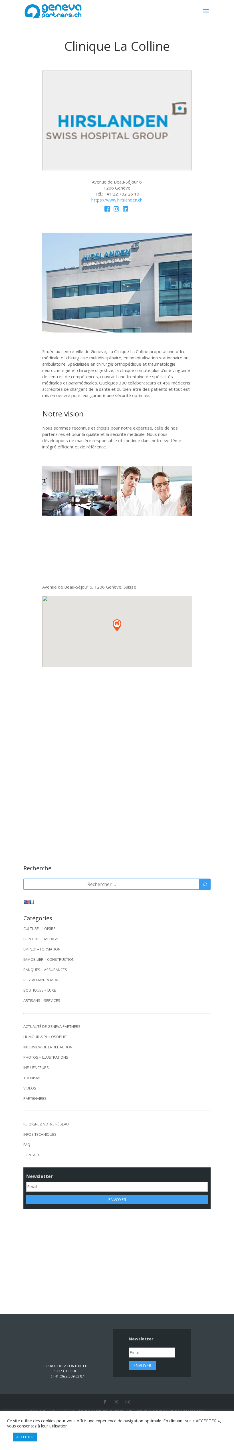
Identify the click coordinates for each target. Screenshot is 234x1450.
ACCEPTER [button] (25, 1436)
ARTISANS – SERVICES (41, 1000)
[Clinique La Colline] (117, 167)
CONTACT (31, 1155)
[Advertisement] (117, 1258)
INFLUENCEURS (36, 1067)
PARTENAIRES (35, 1098)
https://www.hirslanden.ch (116, 200)
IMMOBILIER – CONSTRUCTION (48, 959)
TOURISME (32, 1078)
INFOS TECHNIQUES (40, 1134)
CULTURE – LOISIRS (39, 928)
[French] (31, 902)
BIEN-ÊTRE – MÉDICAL (41, 939)
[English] (26, 902)
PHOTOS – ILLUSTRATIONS (45, 1057)
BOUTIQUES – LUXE (39, 990)
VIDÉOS (29, 1088)
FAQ (26, 1144)
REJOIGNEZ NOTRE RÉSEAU (46, 1124)
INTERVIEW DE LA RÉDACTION (47, 1047)
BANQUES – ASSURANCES (45, 969)
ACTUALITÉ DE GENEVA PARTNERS (51, 1026)
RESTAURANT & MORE (41, 980)
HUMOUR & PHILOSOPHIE (45, 1036)
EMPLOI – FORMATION (41, 949)
